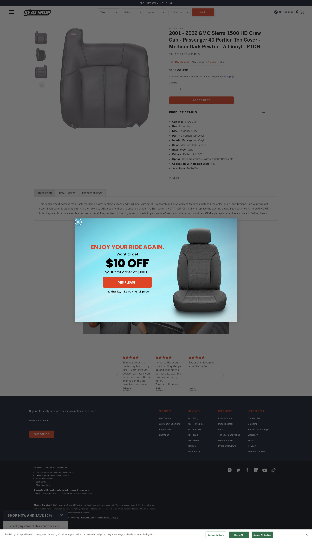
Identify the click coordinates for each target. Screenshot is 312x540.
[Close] (306, 534)
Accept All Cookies (262, 535)
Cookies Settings (216, 535)
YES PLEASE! (127, 282)
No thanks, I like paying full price (128, 291)
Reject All (238, 535)
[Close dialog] (78, 222)
